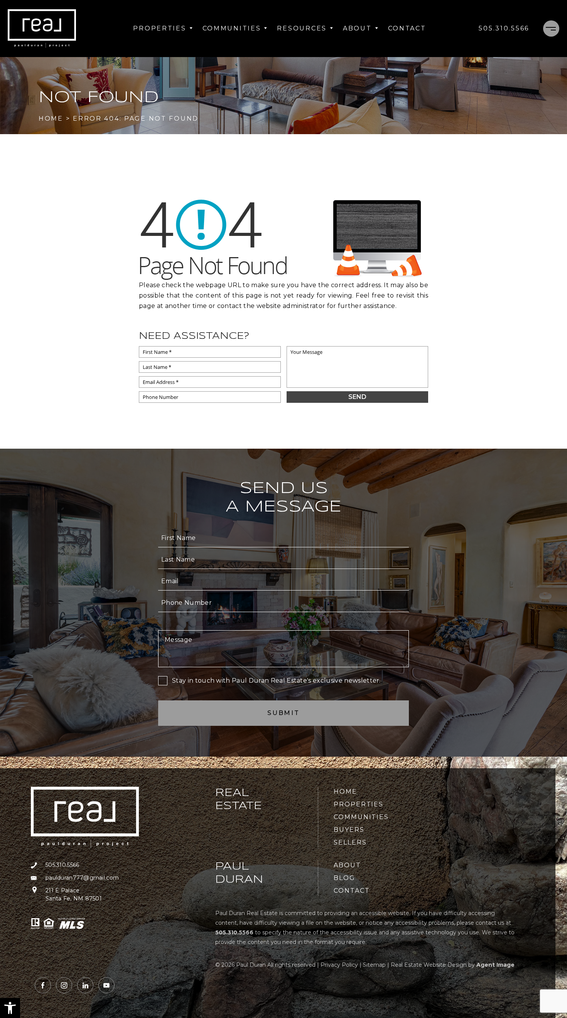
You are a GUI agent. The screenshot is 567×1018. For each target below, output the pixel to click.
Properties (159, 28)
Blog (344, 878)
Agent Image (495, 964)
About (357, 28)
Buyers (349, 829)
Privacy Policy (339, 964)
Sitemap (374, 964)
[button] (10, 1008)
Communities (231, 28)
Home (345, 791)
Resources (301, 28)
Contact (407, 28)
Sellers (350, 842)
